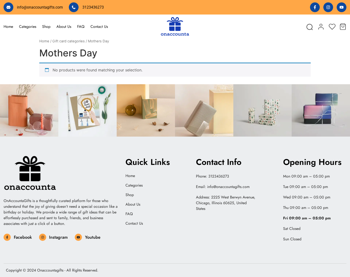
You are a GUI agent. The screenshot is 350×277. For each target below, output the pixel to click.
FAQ (81, 26)
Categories (27, 26)
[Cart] (342, 26)
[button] (309, 26)
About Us (63, 26)
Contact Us (99, 26)
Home (8, 26)
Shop (46, 26)
